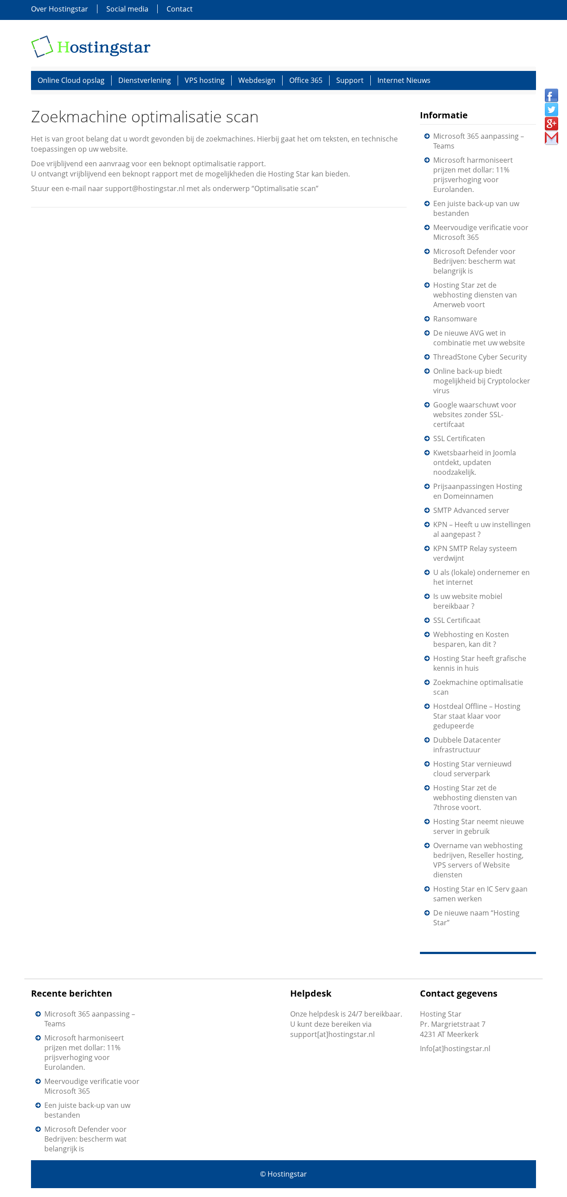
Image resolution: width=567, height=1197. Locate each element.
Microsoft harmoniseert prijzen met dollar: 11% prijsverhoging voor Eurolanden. (473, 174)
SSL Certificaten (459, 438)
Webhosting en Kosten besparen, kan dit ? (471, 639)
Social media (127, 8)
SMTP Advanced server (471, 510)
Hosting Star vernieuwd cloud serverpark (472, 768)
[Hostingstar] (91, 46)
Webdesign (257, 80)
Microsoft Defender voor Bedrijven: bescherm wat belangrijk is (474, 261)
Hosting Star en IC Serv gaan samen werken (480, 894)
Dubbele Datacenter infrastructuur (467, 745)
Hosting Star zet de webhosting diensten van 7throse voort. (475, 797)
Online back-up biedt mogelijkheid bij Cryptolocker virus (481, 380)
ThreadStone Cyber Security (480, 357)
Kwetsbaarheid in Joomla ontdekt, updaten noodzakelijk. (474, 462)
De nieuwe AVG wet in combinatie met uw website (479, 338)
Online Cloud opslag (71, 80)
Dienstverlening (144, 80)
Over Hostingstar (59, 8)
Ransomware (455, 319)
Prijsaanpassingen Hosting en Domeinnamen (477, 491)
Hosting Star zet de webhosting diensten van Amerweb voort (475, 294)
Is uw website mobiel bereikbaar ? (467, 601)
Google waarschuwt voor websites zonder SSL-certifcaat (475, 414)
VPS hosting (205, 80)
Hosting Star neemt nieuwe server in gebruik (478, 826)
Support (350, 80)
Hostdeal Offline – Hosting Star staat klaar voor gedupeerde (476, 716)
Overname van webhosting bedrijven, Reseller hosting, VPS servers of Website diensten (478, 860)
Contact (180, 8)
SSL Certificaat (457, 620)
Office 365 (305, 80)
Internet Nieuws (404, 80)
